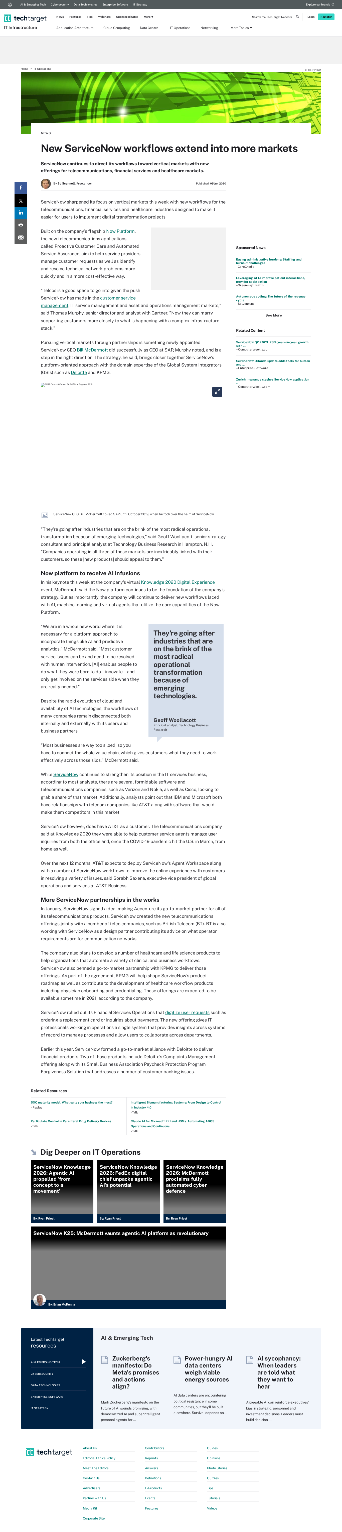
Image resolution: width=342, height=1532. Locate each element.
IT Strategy (140, 4)
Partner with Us (94, 1498)
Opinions (214, 1458)
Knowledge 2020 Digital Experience (178, 582)
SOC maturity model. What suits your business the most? (71, 1102)
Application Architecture (74, 28)
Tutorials (213, 1498)
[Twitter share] (21, 200)
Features (75, 16)
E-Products (153, 1488)
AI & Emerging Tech (33, 4)
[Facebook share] (21, 188)
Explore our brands (318, 4)
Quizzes (213, 1478)
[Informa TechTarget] (10, 4)
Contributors (154, 1448)
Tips (90, 16)
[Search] (297, 17)
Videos (212, 1508)
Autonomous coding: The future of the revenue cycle (271, 298)
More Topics (240, 28)
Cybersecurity (60, 4)
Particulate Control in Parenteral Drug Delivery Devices (71, 1121)
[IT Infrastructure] (25, 11)
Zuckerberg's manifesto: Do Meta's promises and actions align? (135, 1372)
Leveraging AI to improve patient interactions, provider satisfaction (270, 279)
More (147, 16)
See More (273, 315)
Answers (151, 1468)
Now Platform (120, 231)
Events (150, 1498)
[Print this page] (21, 225)
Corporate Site (94, 1518)
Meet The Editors (96, 1468)
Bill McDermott (92, 349)
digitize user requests (187, 1012)
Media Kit (90, 1508)
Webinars (104, 16)
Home (24, 68)
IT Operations (180, 28)
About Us (90, 1448)
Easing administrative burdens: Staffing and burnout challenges (268, 261)
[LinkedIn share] (21, 213)
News (60, 16)
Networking (209, 28)
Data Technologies (85, 4)
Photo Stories (217, 1468)
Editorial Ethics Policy (99, 1458)
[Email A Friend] (21, 238)
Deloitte (79, 372)
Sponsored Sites (127, 16)
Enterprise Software (115, 4)
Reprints (151, 1458)
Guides (212, 1448)
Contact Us (91, 1478)
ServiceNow (65, 774)
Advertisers (91, 1488)
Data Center (149, 28)
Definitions (153, 1478)
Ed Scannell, (67, 183)
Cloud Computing (116, 28)
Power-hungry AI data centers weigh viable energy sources (209, 1369)
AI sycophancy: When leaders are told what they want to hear (279, 1372)
